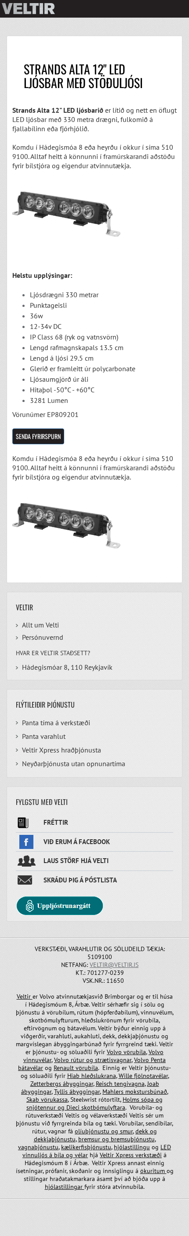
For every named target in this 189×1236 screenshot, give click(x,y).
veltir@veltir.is (114, 965)
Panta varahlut (43, 736)
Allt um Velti (40, 624)
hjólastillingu (132, 1147)
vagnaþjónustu (38, 1147)
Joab (153, 1084)
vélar (81, 1155)
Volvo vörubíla (126, 1052)
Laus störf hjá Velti (76, 860)
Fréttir (56, 822)
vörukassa (54, 1099)
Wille (126, 1076)
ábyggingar (78, 1084)
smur (126, 1131)
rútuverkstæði (44, 1115)
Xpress (125, 1155)
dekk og (146, 1131)
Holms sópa (139, 1099)
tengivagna (129, 1084)
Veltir (25, 996)
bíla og (63, 1155)
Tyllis (61, 1092)
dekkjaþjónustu (55, 1139)
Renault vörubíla (76, 1068)
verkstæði (148, 1155)
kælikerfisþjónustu (86, 1147)
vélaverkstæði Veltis (117, 1115)
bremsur (90, 1139)
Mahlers (113, 1092)
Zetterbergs (46, 1084)
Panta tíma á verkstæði (56, 722)
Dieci (73, 1107)
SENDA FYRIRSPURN (38, 436)
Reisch (105, 1084)
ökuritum (153, 1171)
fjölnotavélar (151, 1076)
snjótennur (42, 1107)
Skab (33, 1099)
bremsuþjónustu (132, 1139)
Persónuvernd (42, 637)
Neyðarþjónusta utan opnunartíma (73, 763)
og (159, 1099)
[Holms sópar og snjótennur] (65, 1107)
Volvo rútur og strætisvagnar (92, 1060)
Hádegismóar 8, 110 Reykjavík (67, 667)
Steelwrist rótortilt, (95, 1099)
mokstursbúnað (146, 1092)
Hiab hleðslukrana (91, 1076)
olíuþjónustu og (97, 1131)
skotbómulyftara (103, 1107)
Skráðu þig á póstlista (80, 880)
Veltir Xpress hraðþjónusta (61, 749)
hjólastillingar (64, 1187)
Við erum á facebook (77, 842)
